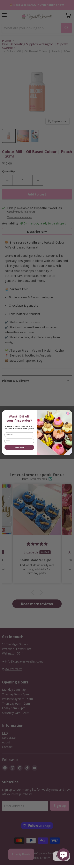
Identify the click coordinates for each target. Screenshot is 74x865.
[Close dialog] (67, 413)
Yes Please (19, 447)
